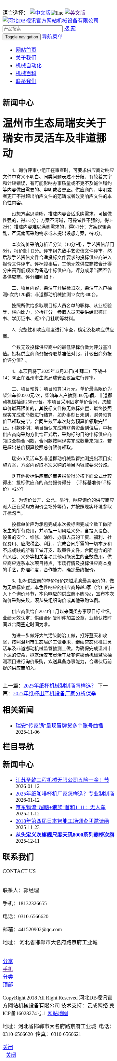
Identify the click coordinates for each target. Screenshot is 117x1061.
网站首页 (26, 50)
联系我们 (26, 81)
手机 (8, 969)
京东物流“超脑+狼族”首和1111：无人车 (61, 807)
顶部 (8, 984)
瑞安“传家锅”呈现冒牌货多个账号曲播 (59, 725)
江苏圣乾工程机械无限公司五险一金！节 (62, 780)
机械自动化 (29, 65)
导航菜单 (52, 36)
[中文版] (40, 13)
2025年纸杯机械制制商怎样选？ (59, 685)
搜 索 (70, 28)
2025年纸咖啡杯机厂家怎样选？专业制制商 (65, 793)
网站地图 (57, 1013)
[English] (75, 13)
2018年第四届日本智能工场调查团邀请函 (62, 821)
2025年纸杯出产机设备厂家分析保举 (54, 693)
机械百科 (26, 73)
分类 (8, 977)
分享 (8, 961)
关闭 (11, 1055)
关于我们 (26, 58)
